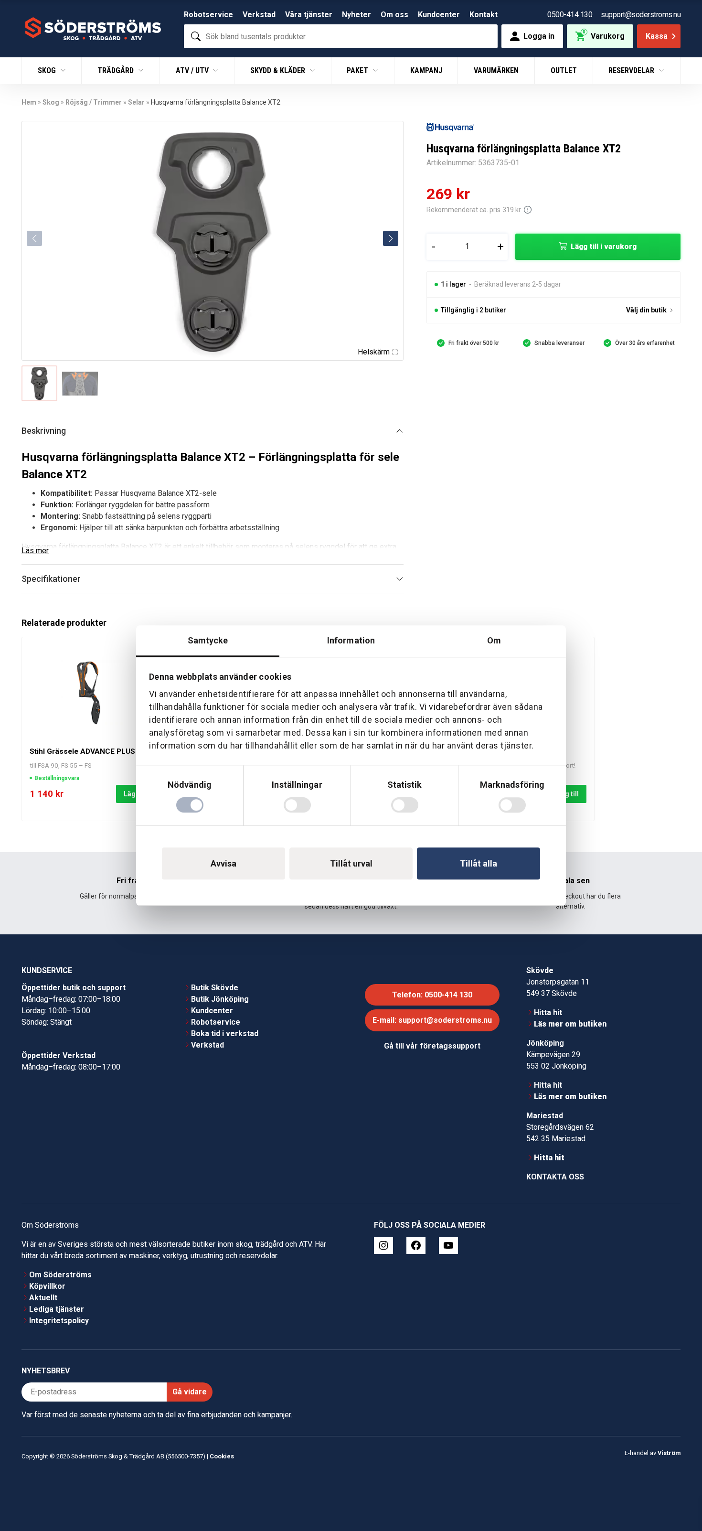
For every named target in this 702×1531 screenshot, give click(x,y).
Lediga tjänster (56, 1309)
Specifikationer (51, 579)
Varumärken (496, 70)
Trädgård (116, 70)
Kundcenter (439, 14)
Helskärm (374, 351)
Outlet (564, 70)
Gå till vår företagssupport (432, 1045)
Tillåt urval (351, 863)
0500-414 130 (569, 14)
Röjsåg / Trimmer (93, 102)
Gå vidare (189, 1391)
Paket (358, 70)
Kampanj (426, 70)
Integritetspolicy (59, 1320)
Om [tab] (494, 640)
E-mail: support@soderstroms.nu (432, 1020)
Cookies (222, 1456)
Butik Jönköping (220, 999)
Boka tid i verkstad (224, 1033)
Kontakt (483, 14)
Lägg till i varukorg (604, 246)
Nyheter (356, 14)
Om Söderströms (60, 1274)
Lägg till (566, 794)
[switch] (297, 805)
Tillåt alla (478, 863)
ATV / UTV (193, 70)
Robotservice (208, 14)
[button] (390, 238)
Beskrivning (43, 431)
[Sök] (196, 36)
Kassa (657, 36)
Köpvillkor (47, 1286)
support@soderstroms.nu (641, 14)
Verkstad (259, 14)
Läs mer (35, 550)
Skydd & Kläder (278, 70)
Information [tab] (351, 640)
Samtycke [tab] (208, 640)
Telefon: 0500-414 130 (432, 994)
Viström (669, 1452)
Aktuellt (43, 1297)
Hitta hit (548, 1012)
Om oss (394, 14)
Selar (136, 102)
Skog (48, 70)
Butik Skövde (214, 987)
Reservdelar (632, 70)
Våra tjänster (308, 14)
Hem (28, 102)
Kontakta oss (555, 1176)
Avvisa (223, 863)
